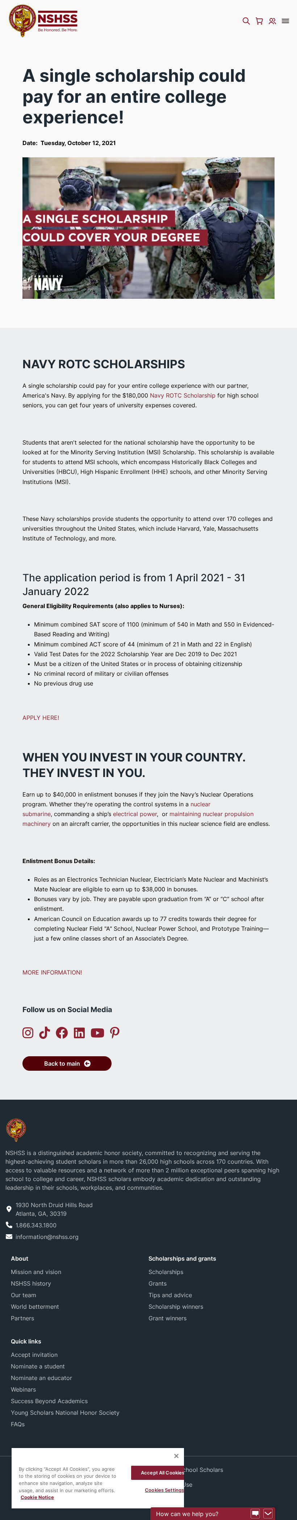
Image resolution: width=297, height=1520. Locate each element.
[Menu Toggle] (285, 21)
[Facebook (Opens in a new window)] (62, 1033)
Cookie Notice (37, 1497)
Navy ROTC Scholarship (183, 395)
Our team (23, 1295)
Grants (157, 1283)
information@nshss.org (47, 1236)
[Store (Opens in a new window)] (259, 21)
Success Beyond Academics (49, 1401)
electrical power (135, 814)
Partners (22, 1318)
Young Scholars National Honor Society (65, 1412)
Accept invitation (34, 1354)
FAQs (18, 1424)
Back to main (62, 1063)
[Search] (246, 21)
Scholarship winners (175, 1306)
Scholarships (165, 1271)
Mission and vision (36, 1271)
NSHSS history (31, 1283)
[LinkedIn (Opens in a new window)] (79, 1033)
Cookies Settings (164, 1490)
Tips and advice (170, 1295)
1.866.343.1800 (36, 1225)
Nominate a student (38, 1366)
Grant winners (167, 1318)
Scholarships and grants (182, 1258)
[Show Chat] (255, 1514)
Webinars (23, 1389)
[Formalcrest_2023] (15, 1129)
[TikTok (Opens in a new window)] (44, 1033)
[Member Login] (272, 21)
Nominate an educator (41, 1377)
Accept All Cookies (162, 1473)
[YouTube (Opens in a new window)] (97, 1033)
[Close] (176, 1456)
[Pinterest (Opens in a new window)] (115, 1033)
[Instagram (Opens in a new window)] (27, 1033)
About (19, 1258)
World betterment (35, 1306)
